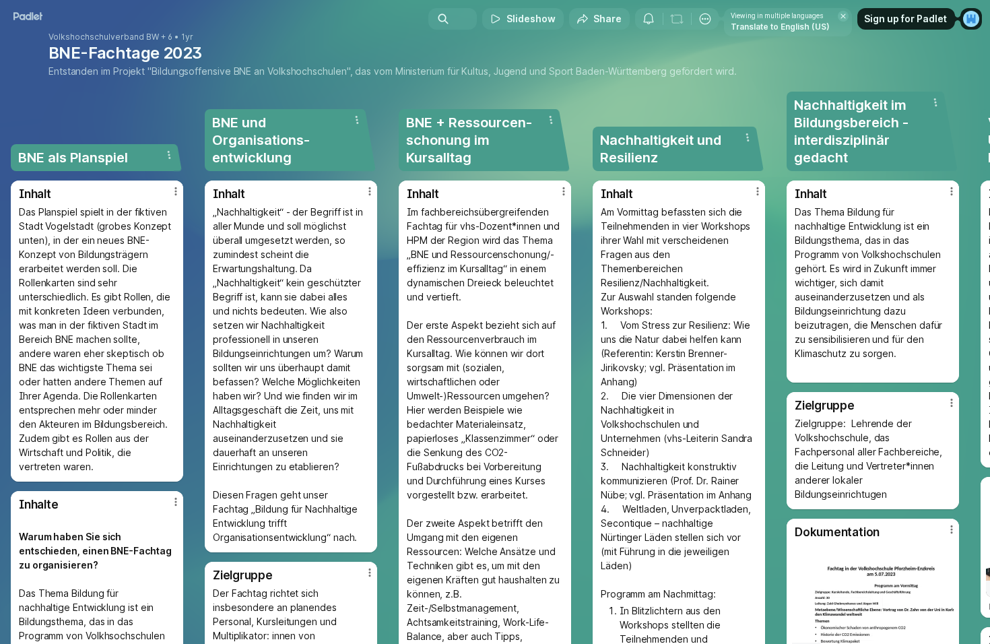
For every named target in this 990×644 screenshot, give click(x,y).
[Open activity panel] (648, 19)
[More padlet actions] (705, 19)
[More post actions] (175, 191)
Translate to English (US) (780, 27)
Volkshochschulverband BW (103, 37)
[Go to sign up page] (971, 19)
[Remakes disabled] (676, 19)
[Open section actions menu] (169, 155)
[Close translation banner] (843, 16)
